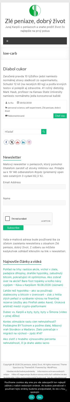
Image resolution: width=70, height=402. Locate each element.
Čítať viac (60, 115)
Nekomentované (16, 115)
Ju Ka (10, 102)
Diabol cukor (15, 68)
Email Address (12, 182)
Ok (31, 397)
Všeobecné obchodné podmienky (21, 371)
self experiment (33, 107)
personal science (16, 107)
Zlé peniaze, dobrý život (35, 20)
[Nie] (66, 390)
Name (6, 198)
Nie (40, 397)
